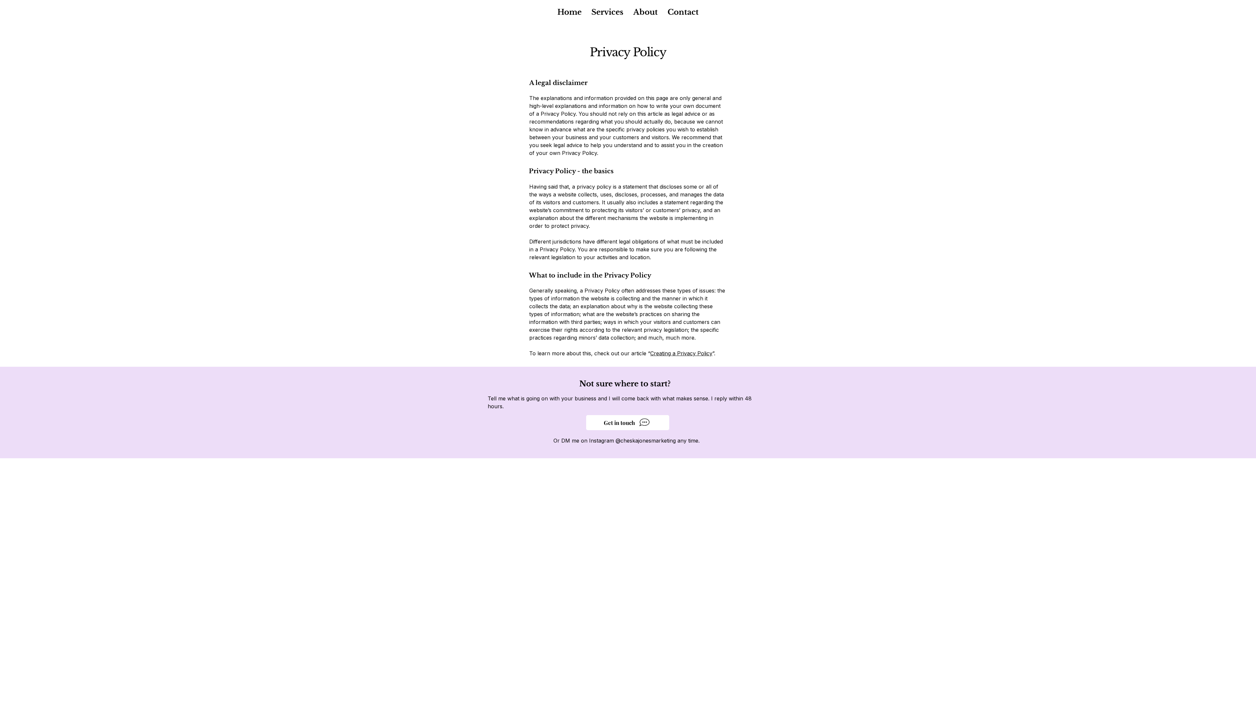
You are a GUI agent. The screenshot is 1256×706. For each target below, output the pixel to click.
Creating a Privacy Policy (681, 353)
